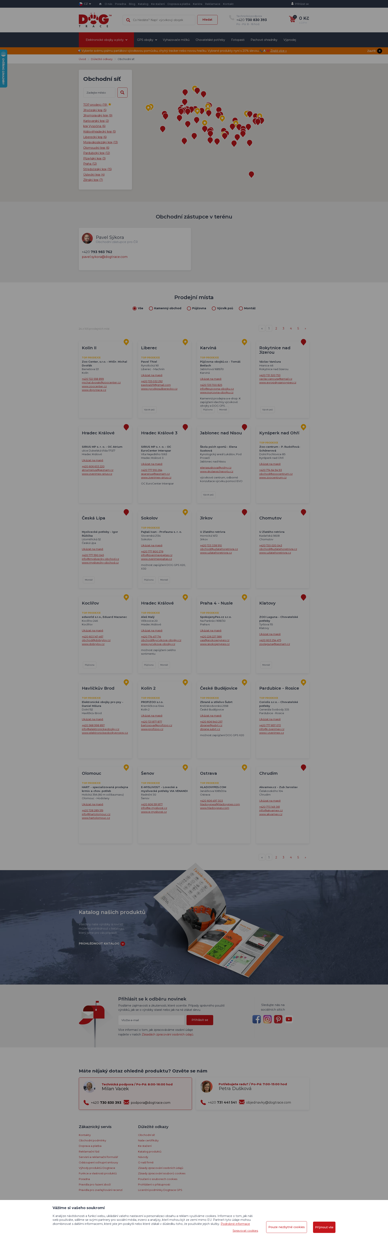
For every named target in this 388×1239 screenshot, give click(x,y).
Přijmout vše (324, 1227)
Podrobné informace (235, 1224)
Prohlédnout (194, 136)
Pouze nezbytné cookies (286, 1227)
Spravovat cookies (245, 1231)
